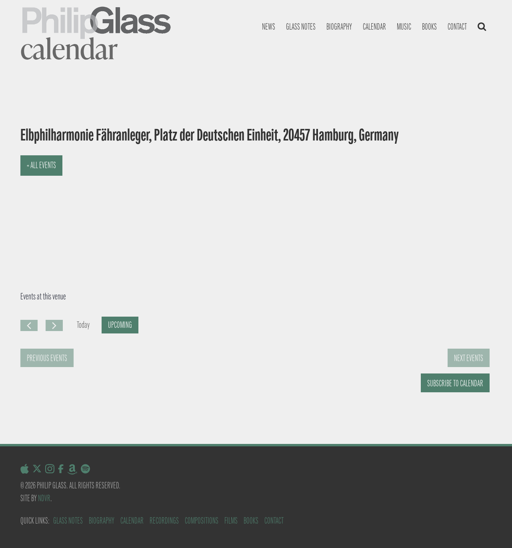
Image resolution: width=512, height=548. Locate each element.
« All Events (41, 165)
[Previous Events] (29, 325)
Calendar (374, 27)
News (268, 27)
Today (83, 325)
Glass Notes (68, 521)
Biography (339, 27)
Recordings (164, 521)
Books (429, 27)
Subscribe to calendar (455, 383)
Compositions (201, 521)
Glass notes (301, 27)
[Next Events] (54, 325)
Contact (457, 27)
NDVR (44, 498)
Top (493, 529)
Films (231, 521)
